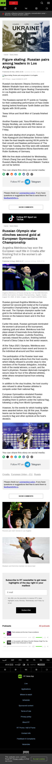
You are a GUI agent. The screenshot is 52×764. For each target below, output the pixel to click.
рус (20, 660)
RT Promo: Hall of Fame (26, 728)
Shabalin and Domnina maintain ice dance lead (18, 566)
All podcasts (44, 626)
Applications (26, 689)
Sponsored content (26, 706)
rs (41, 660)
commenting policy (27, 193)
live (13, 3)
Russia (37, 474)
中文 (48, 660)
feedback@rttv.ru (11, 198)
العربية (4, 660)
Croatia (5, 474)
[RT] (9, 665)
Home (6, 54)
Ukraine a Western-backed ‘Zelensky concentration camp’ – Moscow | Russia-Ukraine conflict (26, 14)
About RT (26, 722)
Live (26, 683)
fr (34, 660)
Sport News (14, 54)
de (27, 660)
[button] (26, 436)
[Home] (3, 3)
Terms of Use (26, 711)
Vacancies (26, 744)
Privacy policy (26, 717)
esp (12, 660)
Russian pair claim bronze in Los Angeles (16, 531)
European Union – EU (21, 474)
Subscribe (26, 610)
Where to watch (26, 695)
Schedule (26, 700)
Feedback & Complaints (26, 739)
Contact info (26, 733)
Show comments (26, 207)
